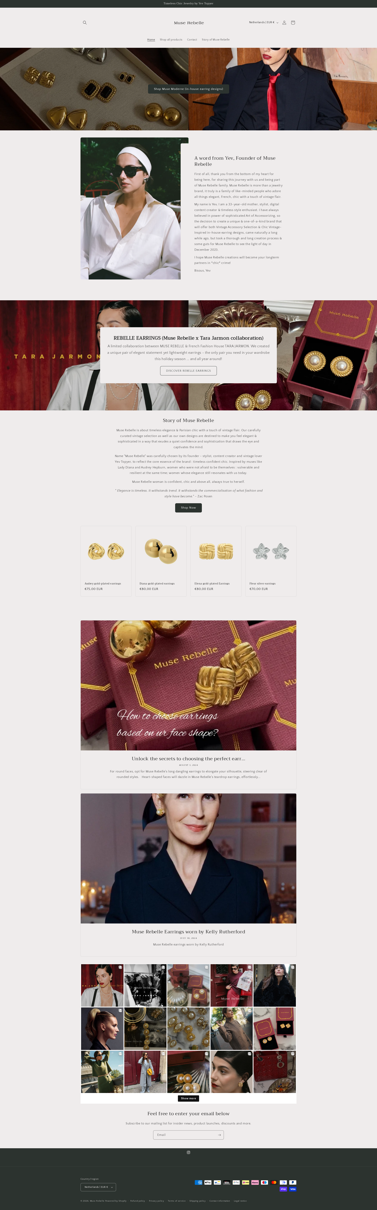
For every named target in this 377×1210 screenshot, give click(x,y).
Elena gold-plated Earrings (212, 583)
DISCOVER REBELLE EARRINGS (188, 370)
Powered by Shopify (116, 1201)
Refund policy (137, 1201)
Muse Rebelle (97, 1201)
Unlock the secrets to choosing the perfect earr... (188, 759)
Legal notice (240, 1201)
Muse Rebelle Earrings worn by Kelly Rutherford (188, 932)
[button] (85, 22)
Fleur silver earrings (263, 583)
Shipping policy (197, 1201)
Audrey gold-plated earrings (103, 583)
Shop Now (188, 507)
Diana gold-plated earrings (157, 583)
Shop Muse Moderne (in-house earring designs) (188, 89)
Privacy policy (156, 1201)
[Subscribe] (219, 1135)
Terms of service (177, 1201)
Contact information (220, 1201)
